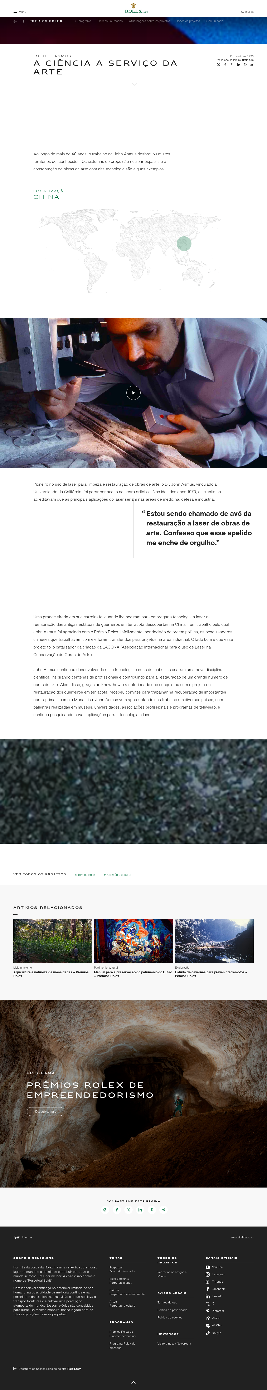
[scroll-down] (133, 78)
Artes (122, 1304)
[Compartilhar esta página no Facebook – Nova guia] (117, 1210)
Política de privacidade (172, 1310)
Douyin (216, 1333)
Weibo (216, 1318)
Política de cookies (169, 1317)
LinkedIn (217, 1296)
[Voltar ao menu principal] (15, 21)
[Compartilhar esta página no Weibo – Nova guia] (163, 1210)
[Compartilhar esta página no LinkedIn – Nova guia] (140, 1210)
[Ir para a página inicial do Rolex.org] (133, 8)
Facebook (218, 1289)
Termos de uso (167, 1302)
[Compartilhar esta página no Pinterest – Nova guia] (152, 1210)
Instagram (218, 1274)
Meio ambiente (121, 1281)
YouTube (217, 1267)
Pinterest (218, 1311)
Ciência (127, 1292)
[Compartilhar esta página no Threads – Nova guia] (105, 1210)
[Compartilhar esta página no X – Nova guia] (128, 1210)
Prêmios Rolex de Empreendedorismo (123, 1334)
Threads (217, 1282)
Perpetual (122, 1269)
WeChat (217, 1325)
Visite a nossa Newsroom (174, 1343)
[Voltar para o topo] (133, 1382)
